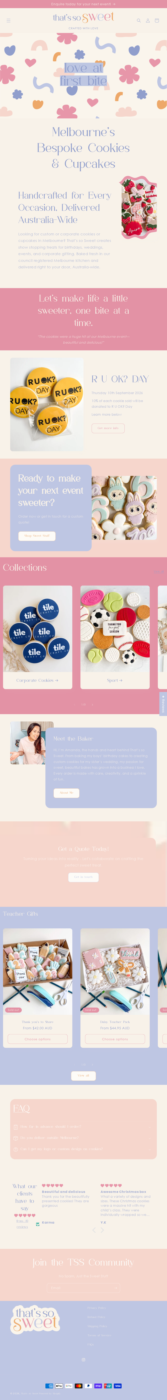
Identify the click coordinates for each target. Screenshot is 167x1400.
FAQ (21, 1109)
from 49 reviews (22, 1224)
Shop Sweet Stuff (36, 536)
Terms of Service (99, 1335)
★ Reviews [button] (163, 704)
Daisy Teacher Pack (115, 1022)
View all (159, 571)
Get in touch (83, 877)
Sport (112, 681)
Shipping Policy (97, 1326)
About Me (66, 793)
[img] (25, 1216)
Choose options (38, 1039)
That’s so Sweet (29, 1394)
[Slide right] (92, 704)
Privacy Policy (97, 1308)
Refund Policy (96, 1317)
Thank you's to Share (38, 1022)
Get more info (108, 428)
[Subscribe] (115, 1288)
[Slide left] (74, 704)
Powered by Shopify (50, 1394)
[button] (8, 20)
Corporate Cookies (35, 681)
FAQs (91, 1344)
